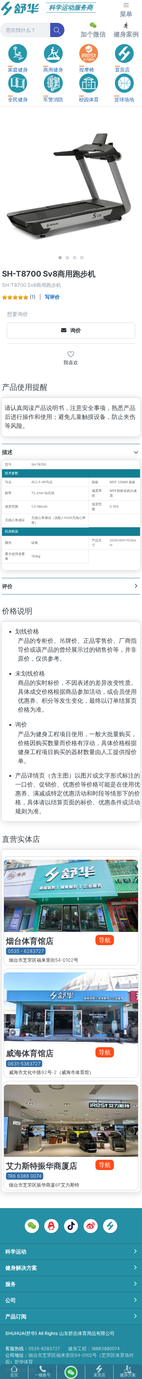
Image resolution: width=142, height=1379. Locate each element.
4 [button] (82, 257)
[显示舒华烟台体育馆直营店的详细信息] (71, 894)
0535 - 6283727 (26, 951)
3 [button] (74, 257)
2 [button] (67, 257)
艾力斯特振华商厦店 (41, 1166)
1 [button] (60, 257)
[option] (71, 183)
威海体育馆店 (29, 1053)
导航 (105, 940)
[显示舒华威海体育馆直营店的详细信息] (71, 1006)
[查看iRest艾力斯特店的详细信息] (71, 1118)
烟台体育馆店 (29, 941)
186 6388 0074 (25, 1176)
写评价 (52, 297)
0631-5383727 (24, 1063)
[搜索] (57, 30)
